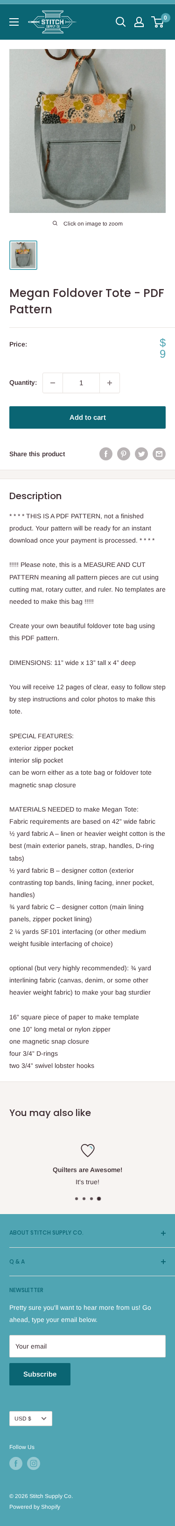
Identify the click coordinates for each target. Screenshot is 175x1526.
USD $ (22, 1418)
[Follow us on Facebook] (15, 1463)
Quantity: (23, 382)
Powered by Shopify (34, 1507)
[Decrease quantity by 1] (53, 383)
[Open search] (121, 22)
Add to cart (88, 417)
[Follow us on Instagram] (33, 1463)
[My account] (139, 22)
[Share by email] (159, 453)
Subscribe (39, 1374)
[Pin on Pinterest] (123, 453)
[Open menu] (14, 22)
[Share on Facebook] (105, 453)
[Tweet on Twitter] (141, 453)
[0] (158, 22)
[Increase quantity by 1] (109, 383)
